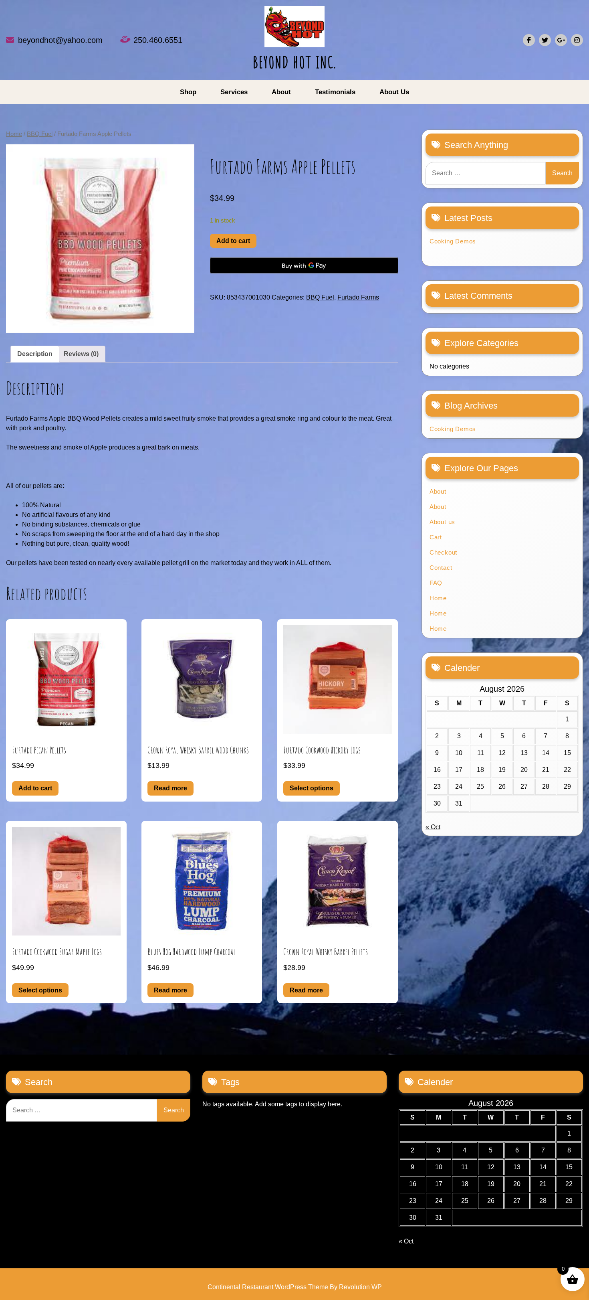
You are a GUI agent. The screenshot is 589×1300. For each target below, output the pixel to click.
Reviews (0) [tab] (81, 353)
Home (14, 134)
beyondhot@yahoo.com (60, 40)
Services (234, 92)
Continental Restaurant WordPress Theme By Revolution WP (295, 1287)
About (281, 92)
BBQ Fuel (39, 134)
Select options (311, 788)
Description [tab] (34, 353)
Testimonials (335, 92)
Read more (170, 788)
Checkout (443, 552)
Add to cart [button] (35, 788)
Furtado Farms (358, 297)
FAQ (436, 582)
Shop (188, 92)
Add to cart (233, 240)
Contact (441, 567)
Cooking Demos (453, 241)
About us (394, 92)
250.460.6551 (157, 40)
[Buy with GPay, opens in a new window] (304, 265)
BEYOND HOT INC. (295, 62)
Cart (436, 537)
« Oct (433, 827)
